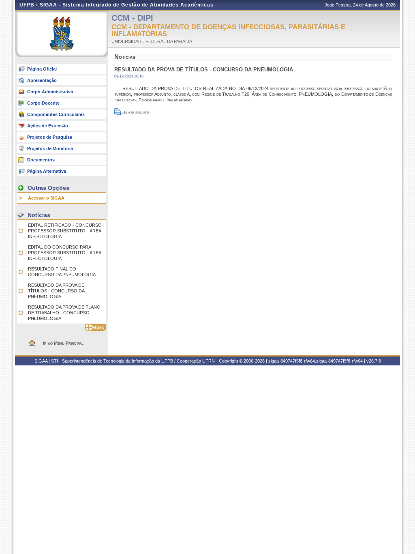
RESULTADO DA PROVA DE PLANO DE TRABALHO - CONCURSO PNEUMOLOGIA (64, 313)
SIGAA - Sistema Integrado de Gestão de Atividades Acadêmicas (127, 5)
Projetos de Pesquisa (49, 137)
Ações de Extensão (47, 125)
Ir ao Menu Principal (63, 343)
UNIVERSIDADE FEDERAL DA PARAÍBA (151, 41)
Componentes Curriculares (56, 114)
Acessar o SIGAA (46, 197)
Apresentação (42, 80)
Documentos (41, 159)
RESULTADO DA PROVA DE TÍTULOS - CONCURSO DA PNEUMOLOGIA (56, 291)
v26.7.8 (373, 361)
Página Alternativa (46, 171)
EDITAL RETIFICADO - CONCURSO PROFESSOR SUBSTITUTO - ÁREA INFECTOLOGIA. (65, 231)
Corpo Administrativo (50, 91)
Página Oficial (42, 69)
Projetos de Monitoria (50, 148)
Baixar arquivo (135, 112)
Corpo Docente (43, 103)
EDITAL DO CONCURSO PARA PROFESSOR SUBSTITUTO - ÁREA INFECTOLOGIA (64, 253)
